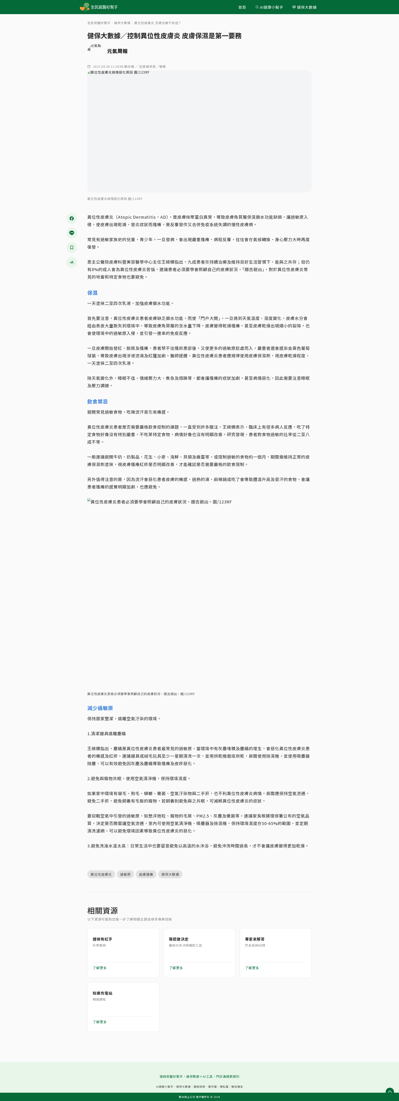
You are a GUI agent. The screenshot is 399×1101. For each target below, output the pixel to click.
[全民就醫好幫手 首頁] (105, 7)
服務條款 (199, 1087)
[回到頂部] (390, 1092)
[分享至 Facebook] (71, 218)
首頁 (242, 7)
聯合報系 (237, 1087)
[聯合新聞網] (85, 7)
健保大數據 (307, 7)
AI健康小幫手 (271, 7)
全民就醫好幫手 (99, 23)
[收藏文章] (71, 247)
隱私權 (224, 1087)
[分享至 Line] (71, 233)
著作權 (212, 1087)
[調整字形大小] (71, 262)
